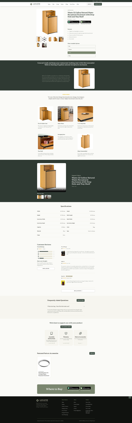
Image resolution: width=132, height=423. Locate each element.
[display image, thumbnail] (44, 39)
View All (92, 353)
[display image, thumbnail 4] (55, 39)
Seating (63, 404)
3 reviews (74, 19)
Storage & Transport (65, 412)
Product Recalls (76, 404)
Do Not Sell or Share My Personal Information (89, 412)
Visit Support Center (66, 326)
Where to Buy (98, 4)
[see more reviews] (63, 253)
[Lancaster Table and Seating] (35, 4)
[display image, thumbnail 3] (50, 39)
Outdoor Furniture (65, 406)
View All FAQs (80, 300)
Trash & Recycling (65, 414)
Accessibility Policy (89, 404)
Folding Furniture (65, 408)
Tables (63, 402)
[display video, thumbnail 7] (44, 45)
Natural (70, 52)
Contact (100, 1)
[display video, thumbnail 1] (40, 197)
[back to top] (130, 397)
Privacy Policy (88, 406)
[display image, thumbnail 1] (38, 39)
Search (89, 4)
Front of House (64, 410)
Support (97, 1)
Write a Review (46, 268)
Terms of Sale (88, 408)
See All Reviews (77, 290)
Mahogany (70, 49)
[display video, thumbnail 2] (48, 197)
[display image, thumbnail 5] (61, 39)
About (94, 1)
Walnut (70, 55)
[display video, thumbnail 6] (38, 45)
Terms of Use (88, 402)
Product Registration (77, 410)
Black (69, 46)
